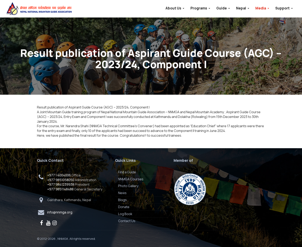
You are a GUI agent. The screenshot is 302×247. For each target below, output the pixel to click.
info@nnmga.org (59, 212)
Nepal (241, 8)
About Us (173, 8)
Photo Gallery (128, 186)
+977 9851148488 (60, 189)
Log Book (125, 214)
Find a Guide (127, 172)
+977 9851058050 (60, 180)
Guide (221, 8)
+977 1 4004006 (59, 175)
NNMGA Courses (130, 179)
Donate (123, 207)
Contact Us (126, 221)
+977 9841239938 (60, 184)
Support (282, 8)
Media (261, 8)
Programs (199, 8)
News (122, 193)
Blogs (122, 200)
